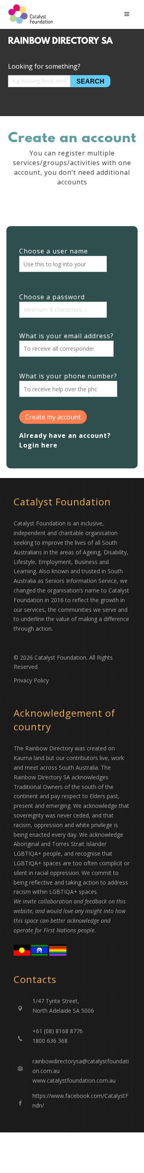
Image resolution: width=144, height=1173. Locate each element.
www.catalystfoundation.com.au (74, 1080)
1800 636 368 (50, 1040)
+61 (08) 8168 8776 (57, 1031)
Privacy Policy (31, 680)
